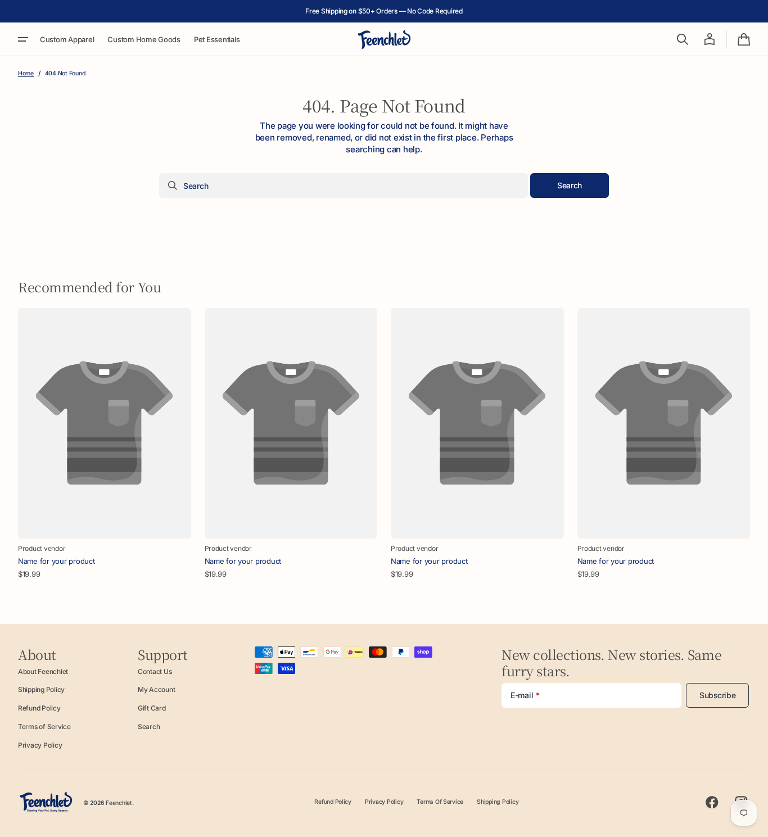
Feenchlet (119, 803)
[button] (682, 39)
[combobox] (343, 185)
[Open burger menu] (23, 39)
